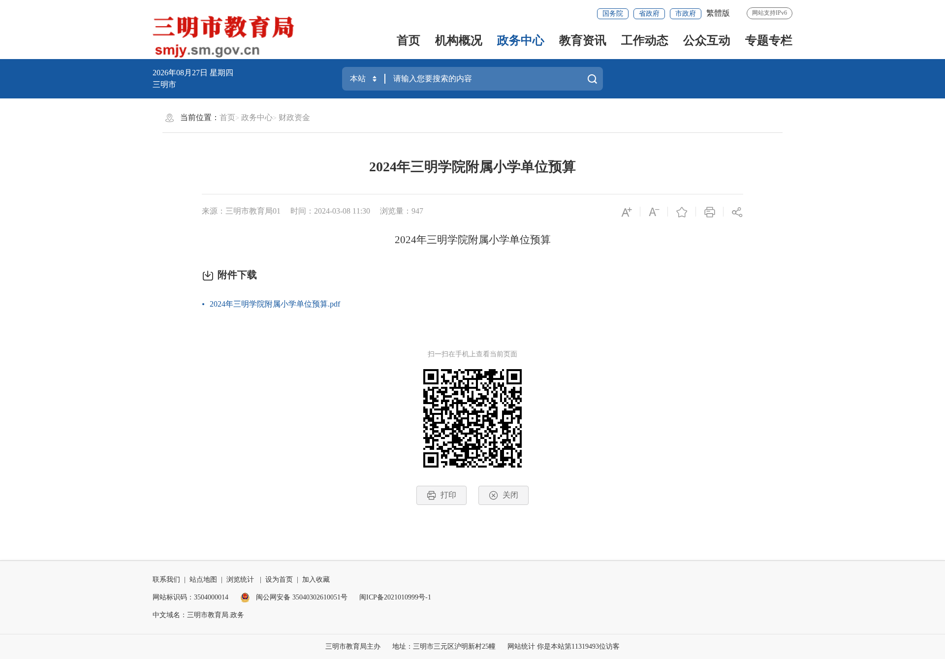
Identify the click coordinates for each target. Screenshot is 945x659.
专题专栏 (768, 40)
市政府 (685, 13)
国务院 (612, 13)
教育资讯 (582, 40)
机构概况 (458, 40)
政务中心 (520, 40)
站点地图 (203, 579)
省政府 (649, 13)
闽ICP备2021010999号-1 (395, 597)
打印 (448, 495)
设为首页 (279, 579)
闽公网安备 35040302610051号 (300, 597)
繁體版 (718, 13)
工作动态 (644, 40)
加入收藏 (316, 579)
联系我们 (166, 579)
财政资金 (294, 117)
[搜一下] (592, 79)
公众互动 (706, 40)
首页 (408, 40)
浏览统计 (240, 579)
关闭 (510, 495)
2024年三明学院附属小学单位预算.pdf (275, 304)
